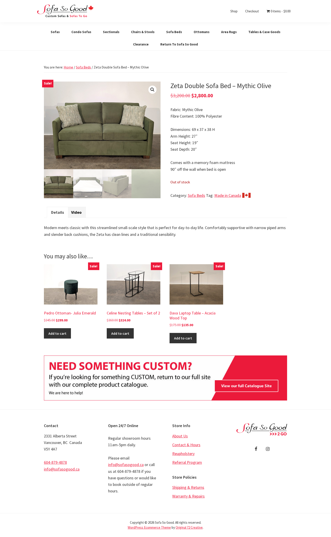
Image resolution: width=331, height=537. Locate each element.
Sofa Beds (83, 67)
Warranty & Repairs (188, 496)
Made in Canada (227, 195)
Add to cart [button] (57, 333)
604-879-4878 (55, 462)
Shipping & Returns (188, 487)
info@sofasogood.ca (61, 469)
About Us (180, 436)
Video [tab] (76, 212)
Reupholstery (183, 453)
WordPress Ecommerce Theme (149, 527)
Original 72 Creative (189, 527)
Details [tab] (57, 212)
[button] (152, 90)
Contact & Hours (186, 444)
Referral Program (187, 462)
